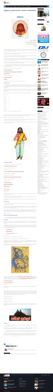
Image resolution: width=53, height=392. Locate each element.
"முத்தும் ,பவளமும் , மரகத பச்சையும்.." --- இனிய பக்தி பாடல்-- (45, 78)
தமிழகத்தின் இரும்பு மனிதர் (43, 185)
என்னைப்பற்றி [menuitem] (7, 6)
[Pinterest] (12, 346)
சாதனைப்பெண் (43, 173)
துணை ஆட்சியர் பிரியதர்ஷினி (23, 381)
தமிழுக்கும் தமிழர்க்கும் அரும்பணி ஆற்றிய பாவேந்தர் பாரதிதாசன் (44, 65)
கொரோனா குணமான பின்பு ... (43, 166)
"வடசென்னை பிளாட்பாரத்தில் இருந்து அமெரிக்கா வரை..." (43, 119)
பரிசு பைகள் (43, 191)
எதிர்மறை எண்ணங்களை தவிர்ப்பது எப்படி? (43, 144)
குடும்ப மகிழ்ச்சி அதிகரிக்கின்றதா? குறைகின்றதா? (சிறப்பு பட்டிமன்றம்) (43, 161)
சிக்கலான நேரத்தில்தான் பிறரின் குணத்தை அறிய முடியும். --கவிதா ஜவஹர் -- (43, 174)
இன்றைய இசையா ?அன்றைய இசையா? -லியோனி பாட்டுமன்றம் (43, 131)
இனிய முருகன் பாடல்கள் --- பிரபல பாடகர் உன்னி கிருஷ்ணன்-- (43, 130)
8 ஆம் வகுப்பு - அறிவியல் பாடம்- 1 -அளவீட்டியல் (44, 71)
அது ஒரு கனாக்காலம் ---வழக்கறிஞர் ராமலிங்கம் (43, 124)
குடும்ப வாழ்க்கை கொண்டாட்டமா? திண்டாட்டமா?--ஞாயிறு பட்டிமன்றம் (43, 163)
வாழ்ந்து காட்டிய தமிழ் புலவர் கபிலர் (9, 8)
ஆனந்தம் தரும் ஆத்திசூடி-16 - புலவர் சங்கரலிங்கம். (44, 93)
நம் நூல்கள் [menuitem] (15, 6)
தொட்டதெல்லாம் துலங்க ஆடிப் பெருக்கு (43, 186)
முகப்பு (4, 8)
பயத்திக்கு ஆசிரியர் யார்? (43, 190)
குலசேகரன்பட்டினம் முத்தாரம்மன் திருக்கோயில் (43, 165)
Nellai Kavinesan (11, 348)
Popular (39, 59)
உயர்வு (43, 139)
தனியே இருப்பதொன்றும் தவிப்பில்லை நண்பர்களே (43, 181)
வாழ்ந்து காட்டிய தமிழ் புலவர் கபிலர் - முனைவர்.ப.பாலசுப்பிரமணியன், (45, 75)
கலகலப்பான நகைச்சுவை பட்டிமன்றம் (43, 151)
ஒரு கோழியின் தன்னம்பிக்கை (43, 149)
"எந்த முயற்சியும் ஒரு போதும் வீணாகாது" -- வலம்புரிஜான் (43, 113)
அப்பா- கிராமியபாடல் (43, 125)
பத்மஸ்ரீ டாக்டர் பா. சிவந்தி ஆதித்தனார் (43, 188)
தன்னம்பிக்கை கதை (43, 182)
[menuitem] (5, 6)
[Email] (15, 346)
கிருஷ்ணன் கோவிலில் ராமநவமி (43, 157)
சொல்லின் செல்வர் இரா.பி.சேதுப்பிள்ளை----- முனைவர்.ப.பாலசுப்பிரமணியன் (44, 82)
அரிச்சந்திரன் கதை (43, 127)
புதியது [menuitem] (11, 6)
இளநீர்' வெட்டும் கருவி (43, 134)
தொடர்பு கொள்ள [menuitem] (28, 6)
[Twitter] (10, 346)
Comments (47, 59)
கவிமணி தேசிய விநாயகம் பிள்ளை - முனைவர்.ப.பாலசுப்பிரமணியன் (45, 61)
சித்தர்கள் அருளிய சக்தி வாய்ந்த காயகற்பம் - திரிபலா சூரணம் (43, 177)
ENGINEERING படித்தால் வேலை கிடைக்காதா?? (44, 85)
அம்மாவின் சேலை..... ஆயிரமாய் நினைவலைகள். (43, 126)
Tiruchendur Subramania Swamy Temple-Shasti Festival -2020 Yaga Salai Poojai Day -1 (44, 89)
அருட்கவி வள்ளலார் (43, 128)
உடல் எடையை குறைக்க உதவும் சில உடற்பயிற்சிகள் (43, 135)
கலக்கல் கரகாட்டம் (43, 152)
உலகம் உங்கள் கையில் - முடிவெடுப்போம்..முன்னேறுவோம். (43, 143)
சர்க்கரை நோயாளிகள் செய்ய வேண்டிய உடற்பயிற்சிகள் (43, 171)
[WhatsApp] (14, 346)
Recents (43, 59)
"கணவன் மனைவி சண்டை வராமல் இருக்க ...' (43, 114)
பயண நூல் (43, 189)
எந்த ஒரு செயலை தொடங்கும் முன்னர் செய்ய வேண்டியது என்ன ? (43, 146)
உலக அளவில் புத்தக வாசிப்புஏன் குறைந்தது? (43, 140)
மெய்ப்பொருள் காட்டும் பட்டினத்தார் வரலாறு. (45, 68)
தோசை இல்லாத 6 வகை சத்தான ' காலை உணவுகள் (43, 187)
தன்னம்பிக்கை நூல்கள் (43, 183)
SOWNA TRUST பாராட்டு (22, 386)
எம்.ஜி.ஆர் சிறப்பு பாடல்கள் (43, 148)
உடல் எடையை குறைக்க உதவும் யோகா (43, 136)
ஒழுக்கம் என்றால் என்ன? (43, 150)
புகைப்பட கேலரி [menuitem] (19, 6)
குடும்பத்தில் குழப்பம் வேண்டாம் (43, 164)
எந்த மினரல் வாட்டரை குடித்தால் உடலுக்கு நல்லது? (43, 147)
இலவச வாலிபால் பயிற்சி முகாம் (41, 383)
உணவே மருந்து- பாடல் (43, 138)
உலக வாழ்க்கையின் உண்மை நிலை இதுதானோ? (43, 141)
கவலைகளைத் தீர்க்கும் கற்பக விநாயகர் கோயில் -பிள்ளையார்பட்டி (43, 156)
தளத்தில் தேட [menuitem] (23, 6)
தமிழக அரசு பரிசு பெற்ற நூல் (43, 184)
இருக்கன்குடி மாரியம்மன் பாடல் (11, 380)
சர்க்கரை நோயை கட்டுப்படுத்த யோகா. (43, 172)
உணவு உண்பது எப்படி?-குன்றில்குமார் (43, 137)
